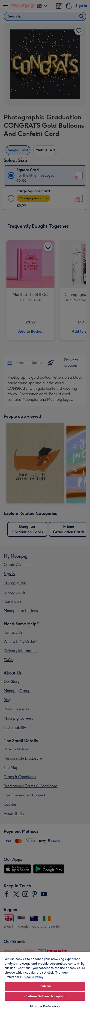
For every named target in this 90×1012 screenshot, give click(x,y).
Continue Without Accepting (45, 996)
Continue (45, 986)
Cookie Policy (33, 977)
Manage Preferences (45, 1006)
